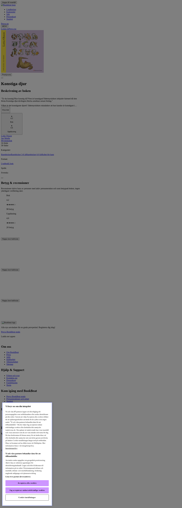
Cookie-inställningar (27, 498)
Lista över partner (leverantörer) (17, 477)
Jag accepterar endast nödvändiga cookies (27, 490)
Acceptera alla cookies (27, 483)
